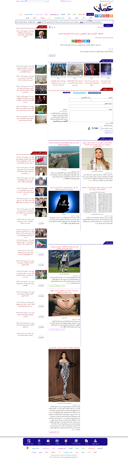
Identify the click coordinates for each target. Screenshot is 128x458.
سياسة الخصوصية (29, 443)
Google (17, 1)
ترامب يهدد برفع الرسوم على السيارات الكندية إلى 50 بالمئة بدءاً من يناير (25, 192)
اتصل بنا (48, 443)
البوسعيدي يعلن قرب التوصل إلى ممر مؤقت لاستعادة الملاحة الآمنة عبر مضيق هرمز (25, 171)
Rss (66, 443)
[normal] (52, 27)
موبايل (39, 443)
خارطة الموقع (95, 443)
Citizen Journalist (76, 443)
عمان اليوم (23, 1)
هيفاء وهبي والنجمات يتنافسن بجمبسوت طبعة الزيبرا (64, 347)
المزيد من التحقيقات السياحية (57, 285)
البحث (47, 1)
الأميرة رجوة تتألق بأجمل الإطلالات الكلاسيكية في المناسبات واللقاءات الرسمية (25, 100)
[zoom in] (50, 27)
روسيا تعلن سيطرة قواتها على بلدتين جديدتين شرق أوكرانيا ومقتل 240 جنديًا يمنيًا (58, 83)
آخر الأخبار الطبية (54, 432)
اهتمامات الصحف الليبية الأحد (25, 335)
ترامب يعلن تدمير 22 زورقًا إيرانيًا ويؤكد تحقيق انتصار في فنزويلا (91, 83)
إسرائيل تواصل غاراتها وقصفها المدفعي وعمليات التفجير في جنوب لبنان (75, 83)
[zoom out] (54, 27)
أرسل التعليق (108, 132)
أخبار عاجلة (101, 27)
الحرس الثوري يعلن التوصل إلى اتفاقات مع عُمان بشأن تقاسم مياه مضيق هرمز (25, 90)
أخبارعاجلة (109, 27)
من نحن (87, 443)
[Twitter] (79, 93)
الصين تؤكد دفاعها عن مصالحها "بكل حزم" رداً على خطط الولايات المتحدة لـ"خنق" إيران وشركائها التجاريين (25, 161)
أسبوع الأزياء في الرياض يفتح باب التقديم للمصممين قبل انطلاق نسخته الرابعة (25, 212)
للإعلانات (57, 443)
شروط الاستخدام (64, 111)
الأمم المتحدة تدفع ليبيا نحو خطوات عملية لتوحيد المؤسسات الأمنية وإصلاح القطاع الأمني (25, 69)
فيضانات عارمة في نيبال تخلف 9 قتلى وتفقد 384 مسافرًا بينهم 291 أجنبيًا (66, 22)
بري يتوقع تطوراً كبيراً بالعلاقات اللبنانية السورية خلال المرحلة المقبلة (25, 34)
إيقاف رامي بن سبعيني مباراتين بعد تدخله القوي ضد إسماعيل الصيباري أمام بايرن (25, 275)
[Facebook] (94, 93)
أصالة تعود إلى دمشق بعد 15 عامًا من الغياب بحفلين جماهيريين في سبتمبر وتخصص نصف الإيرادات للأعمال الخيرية (97, 144)
